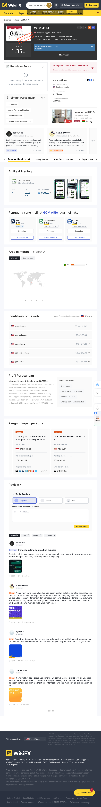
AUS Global (57, 798)
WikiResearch (54, 762)
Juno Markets (28, 798)
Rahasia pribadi (67, 760)
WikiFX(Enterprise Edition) (16, 762)
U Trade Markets (44, 802)
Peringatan (36, 760)
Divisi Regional (11, 765)
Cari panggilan (82, 760)
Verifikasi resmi (35, 762)
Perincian (22, 231)
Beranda (7, 20)
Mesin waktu (64, 55)
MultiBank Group (43, 798)
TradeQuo (70, 798)
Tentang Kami (11, 760)
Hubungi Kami (24, 760)
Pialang (16, 20)
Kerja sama (79, 762)
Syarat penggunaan (51, 760)
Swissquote (74, 802)
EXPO (45, 762)
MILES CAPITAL (60, 802)
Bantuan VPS (67, 762)
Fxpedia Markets (27, 802)
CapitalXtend (12, 802)
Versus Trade (82, 798)
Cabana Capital (13, 798)
